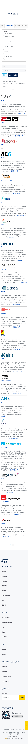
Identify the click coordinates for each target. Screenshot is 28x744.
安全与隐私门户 (5, 681)
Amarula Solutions (6, 380)
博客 (3, 600)
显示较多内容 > (22, 113)
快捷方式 (4, 649)
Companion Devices (9, 54)
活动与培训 (4, 636)
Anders (3, 425)
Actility (3, 224)
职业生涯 (4, 590)
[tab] (2, 26)
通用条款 (4, 605)
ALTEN (3, 336)
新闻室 (3, 632)
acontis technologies (7, 180)
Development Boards (9, 36)
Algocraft (3, 313)
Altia (2, 358)
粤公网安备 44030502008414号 (15, 738)
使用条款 (5, 732)
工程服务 (7, 38)
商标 (18, 732)
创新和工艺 (4, 586)
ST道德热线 (4, 671)
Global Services (8, 56)
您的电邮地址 (5, 693)
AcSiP (3, 202)
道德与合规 (4, 666)
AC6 (2, 157)
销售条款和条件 (12, 732)
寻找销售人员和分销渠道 (8, 622)
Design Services (8, 33)
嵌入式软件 (7, 43)
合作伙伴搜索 (13, 75)
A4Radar (3, 145)
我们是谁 (4, 571)
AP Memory (4, 447)
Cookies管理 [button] (16, 734)
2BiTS (3, 122)
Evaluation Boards (9, 46)
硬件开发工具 (8, 41)
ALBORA (3, 269)
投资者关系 (4, 576)
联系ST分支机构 (5, 617)
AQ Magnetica (5, 501)
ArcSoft (3, 523)
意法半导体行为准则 (6, 676)
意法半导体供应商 (6, 595)
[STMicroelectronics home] (5, 561)
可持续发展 (4, 581)
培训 (6, 59)
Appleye (3, 479)
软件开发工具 (8, 51)
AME (2, 402)
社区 (3, 627)
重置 (4, 75)
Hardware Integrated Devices (11, 49)
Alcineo (3, 291)
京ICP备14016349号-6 (14, 736)
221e (2, 100)
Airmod (3, 247)
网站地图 (4, 654)
